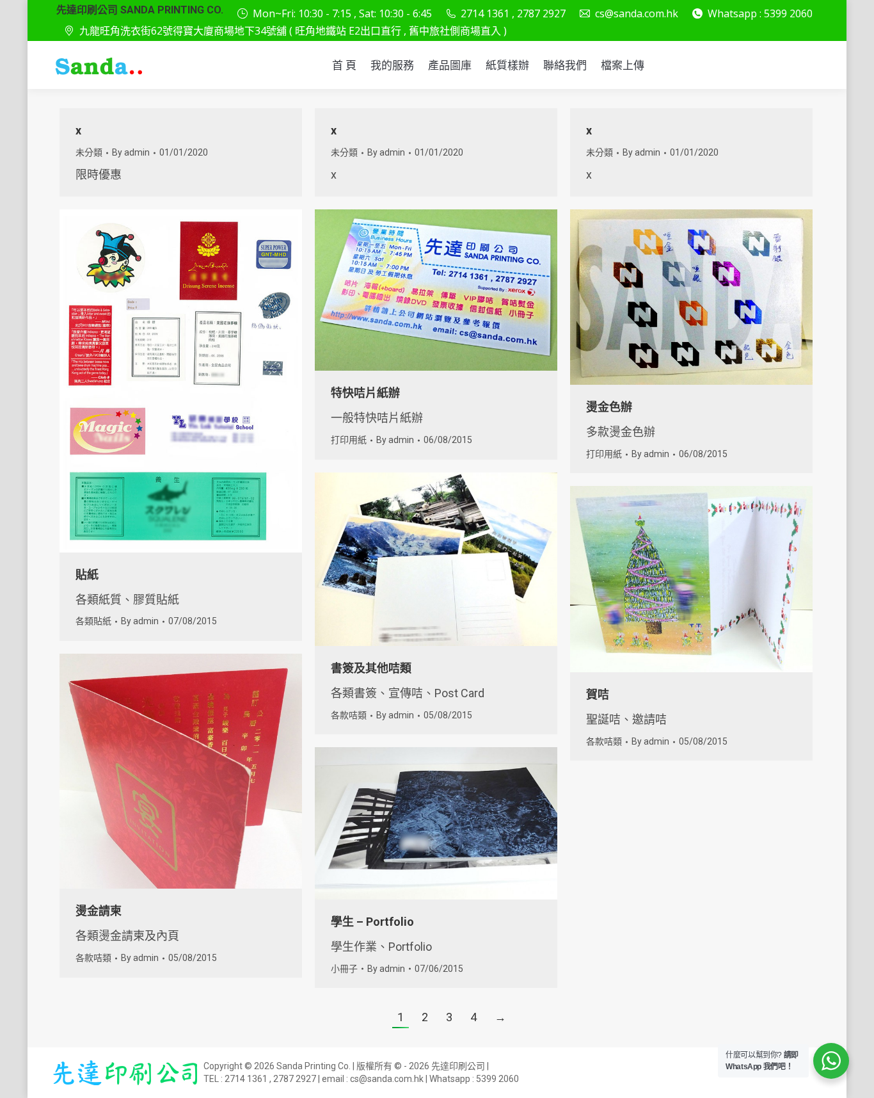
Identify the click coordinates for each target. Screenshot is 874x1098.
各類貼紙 (93, 621)
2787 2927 (294, 1079)
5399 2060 (497, 1079)
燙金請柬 (98, 910)
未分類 (88, 152)
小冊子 (344, 969)
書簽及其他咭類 (371, 668)
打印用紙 (349, 440)
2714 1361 (246, 1079)
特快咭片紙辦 (365, 393)
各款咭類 (349, 715)
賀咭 (597, 694)
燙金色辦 (609, 407)
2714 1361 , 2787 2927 (513, 13)
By (131, 152)
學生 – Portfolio (372, 921)
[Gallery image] (691, 297)
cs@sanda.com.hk (636, 13)
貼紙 (87, 574)
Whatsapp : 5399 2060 (760, 13)
